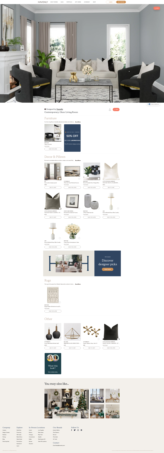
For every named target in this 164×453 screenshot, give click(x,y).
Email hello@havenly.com (59, 445)
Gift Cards (19, 434)
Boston (30, 432)
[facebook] (71, 430)
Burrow (54, 434)
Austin (30, 430)
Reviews (4, 434)
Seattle (39, 436)
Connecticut (32, 436)
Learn (18, 445)
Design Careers (6, 432)
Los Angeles (41, 430)
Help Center (19, 439)
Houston (31, 443)
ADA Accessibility (136, 450)
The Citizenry (56, 432)
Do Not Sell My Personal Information (146, 450)
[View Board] (66, 403)
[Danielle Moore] (45, 109)
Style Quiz (19, 430)
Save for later (53, 148)
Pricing (4, 436)
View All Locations (42, 441)
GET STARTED (121, 2)
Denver (30, 441)
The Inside (55, 436)
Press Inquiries (6, 441)
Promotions (19, 441)
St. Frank (55, 439)
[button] (72, 138)
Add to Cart (53, 187)
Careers (4, 430)
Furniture (50, 118)
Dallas (30, 439)
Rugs (47, 280)
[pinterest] (81, 430)
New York (40, 434)
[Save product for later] (60, 140)
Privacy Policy (123, 450)
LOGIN (110, 2)
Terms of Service (130, 450)
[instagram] (78, 430)
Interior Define (56, 430)
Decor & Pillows (54, 157)
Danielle (60, 109)
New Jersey (40, 432)
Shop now (107, 269)
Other (48, 319)
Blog (4, 439)
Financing (19, 432)
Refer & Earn (19, 436)
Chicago (31, 434)
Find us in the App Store (116, 450)
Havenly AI (19, 443)
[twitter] (75, 430)
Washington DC (41, 439)
